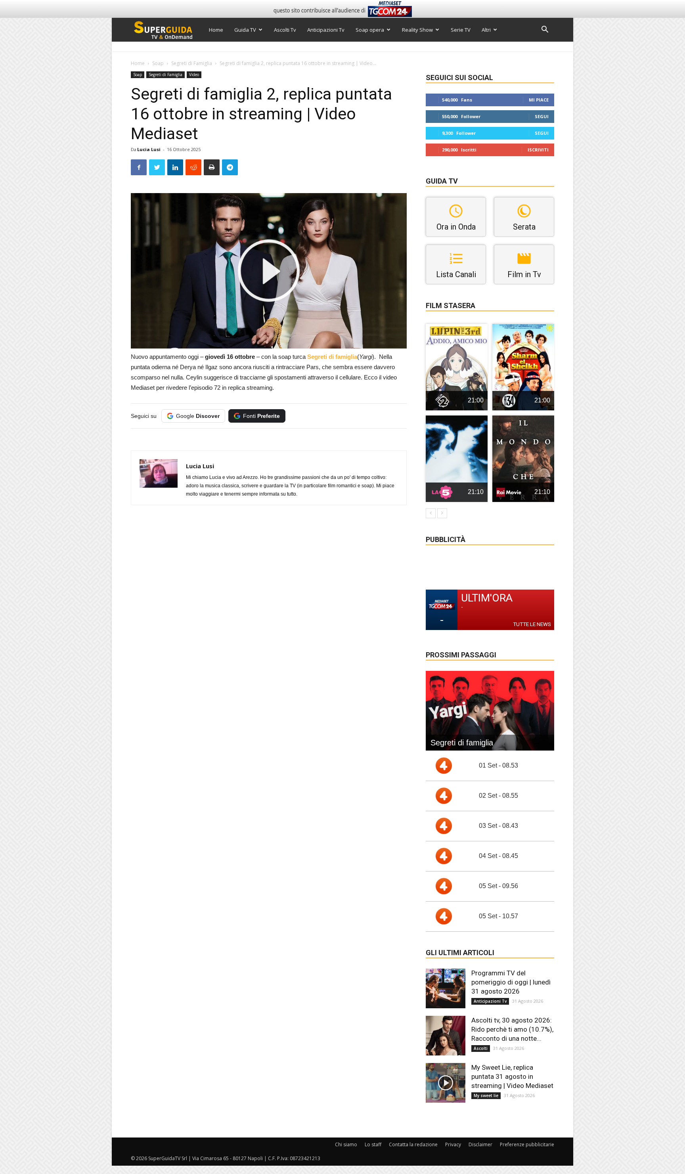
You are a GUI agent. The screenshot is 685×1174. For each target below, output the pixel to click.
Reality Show (417, 29)
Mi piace (539, 100)
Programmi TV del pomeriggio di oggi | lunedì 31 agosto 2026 (511, 982)
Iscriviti (538, 150)
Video (194, 74)
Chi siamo (346, 1144)
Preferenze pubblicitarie (527, 1144)
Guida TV (245, 29)
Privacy (453, 1144)
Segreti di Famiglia (191, 63)
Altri (486, 29)
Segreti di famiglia (332, 356)
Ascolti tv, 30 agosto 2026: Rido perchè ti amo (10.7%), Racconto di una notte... (512, 1029)
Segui (542, 116)
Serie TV (461, 29)
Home (216, 29)
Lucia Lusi (149, 149)
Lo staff (373, 1144)
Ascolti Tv (285, 29)
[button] (544, 30)
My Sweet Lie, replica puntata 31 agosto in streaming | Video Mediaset (512, 1076)
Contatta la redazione (413, 1144)
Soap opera (370, 29)
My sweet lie (486, 1095)
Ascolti (481, 1048)
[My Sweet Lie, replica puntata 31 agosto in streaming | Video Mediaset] (445, 1083)
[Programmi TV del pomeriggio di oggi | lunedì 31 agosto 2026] (445, 988)
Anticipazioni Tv (325, 29)
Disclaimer (480, 1144)
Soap (158, 63)
